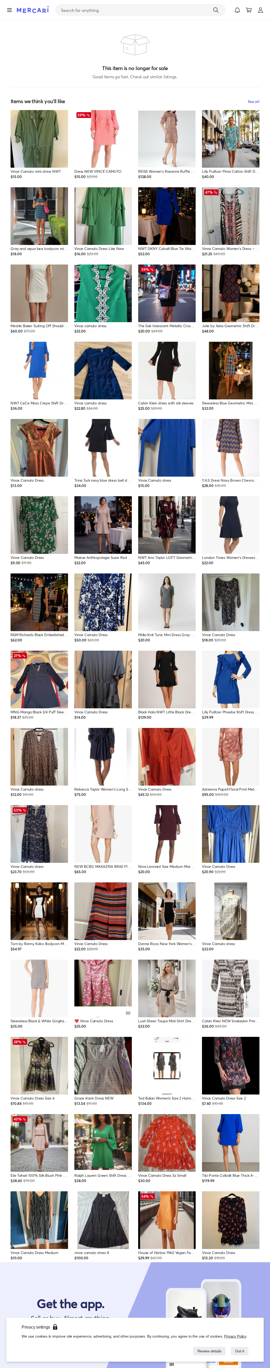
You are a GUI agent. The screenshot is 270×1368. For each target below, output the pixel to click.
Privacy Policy (235, 1336)
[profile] (260, 10)
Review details (208, 1350)
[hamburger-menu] (9, 10)
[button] (237, 10)
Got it (239, 1350)
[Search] (216, 10)
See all (253, 101)
